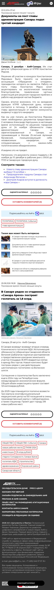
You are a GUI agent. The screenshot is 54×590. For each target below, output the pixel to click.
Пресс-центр (36, 488)
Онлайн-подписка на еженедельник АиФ (24, 495)
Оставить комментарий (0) (27, 202)
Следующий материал (26, 583)
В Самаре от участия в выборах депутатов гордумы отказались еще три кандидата (28, 262)
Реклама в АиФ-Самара (14, 499)
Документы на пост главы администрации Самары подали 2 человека (28, 246)
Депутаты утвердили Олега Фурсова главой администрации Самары (29, 254)
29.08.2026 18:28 (8, 283)
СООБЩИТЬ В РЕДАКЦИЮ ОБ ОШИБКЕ (21, 515)
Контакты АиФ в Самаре (15, 508)
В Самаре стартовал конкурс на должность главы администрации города (29, 238)
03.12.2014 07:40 (8, 10)
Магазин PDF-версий (13, 492)
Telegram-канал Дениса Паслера (16, 338)
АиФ (19, 62)
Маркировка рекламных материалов (22, 512)
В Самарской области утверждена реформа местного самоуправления (29, 270)
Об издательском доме (15, 488)
